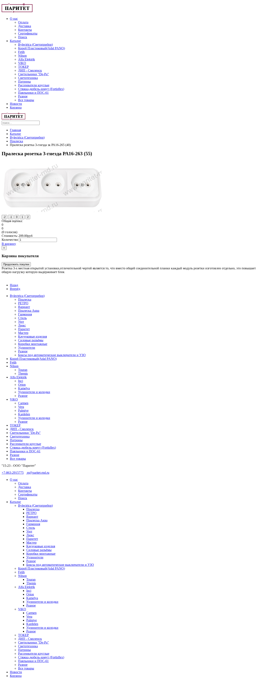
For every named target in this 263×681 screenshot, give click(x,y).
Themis (23, 373)
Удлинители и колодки (34, 392)
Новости (16, 103)
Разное (23, 96)
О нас (14, 18)
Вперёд (15, 289)
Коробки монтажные (32, 344)
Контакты (25, 29)
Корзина (16, 107)
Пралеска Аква (28, 310)
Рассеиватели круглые (33, 85)
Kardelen (24, 414)
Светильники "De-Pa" (33, 74)
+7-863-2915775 (13, 472)
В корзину (9, 244)
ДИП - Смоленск (30, 70)
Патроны (24, 81)
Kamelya (24, 388)
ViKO (22, 63)
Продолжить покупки (16, 264)
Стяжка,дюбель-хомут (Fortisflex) (41, 89)
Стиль (22, 318)
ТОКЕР (23, 66)
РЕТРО (23, 303)
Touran (22, 370)
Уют (21, 321)
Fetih (21, 52)
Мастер (23, 333)
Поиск (22, 37)
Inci (20, 381)
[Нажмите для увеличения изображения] (53, 211)
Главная (15, 130)
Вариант (24, 307)
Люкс (22, 325)
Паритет (24, 329)
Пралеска (16, 141)
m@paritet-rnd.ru (37, 472)
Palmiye (23, 410)
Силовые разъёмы (30, 340)
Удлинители (26, 347)
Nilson (22, 55)
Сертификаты (27, 33)
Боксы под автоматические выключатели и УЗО (52, 355)
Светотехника (28, 78)
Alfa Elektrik (26, 59)
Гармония (25, 314)
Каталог (15, 41)
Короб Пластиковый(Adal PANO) (41, 48)
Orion (22, 384)
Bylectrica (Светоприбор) (35, 44)
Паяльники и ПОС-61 (33, 92)
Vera (21, 407)
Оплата (23, 22)
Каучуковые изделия (32, 336)
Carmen (23, 403)
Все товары (26, 100)
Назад (14, 285)
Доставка (24, 26)
